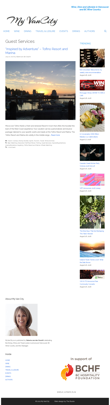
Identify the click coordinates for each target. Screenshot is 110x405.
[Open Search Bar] (105, 31)
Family (21, 141)
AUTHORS (89, 31)
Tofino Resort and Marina (32, 145)
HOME (6, 31)
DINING (27, 31)
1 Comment (11, 147)
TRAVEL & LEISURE (45, 31)
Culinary (15, 141)
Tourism (36, 141)
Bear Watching (12, 143)
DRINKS (76, 31)
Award (10, 141)
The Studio (70, 401)
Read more (55, 135)
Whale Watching (46, 145)
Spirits (31, 141)
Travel (42, 141)
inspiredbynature (11, 145)
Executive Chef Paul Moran (26, 143)
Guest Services (46, 143)
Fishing (38, 143)
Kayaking (20, 145)
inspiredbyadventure (59, 143)
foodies (26, 141)
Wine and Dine (49, 141)
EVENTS (64, 31)
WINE (17, 31)
